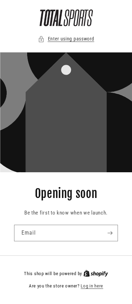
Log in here (92, 286)
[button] (66, 39)
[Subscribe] (110, 233)
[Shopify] (95, 273)
